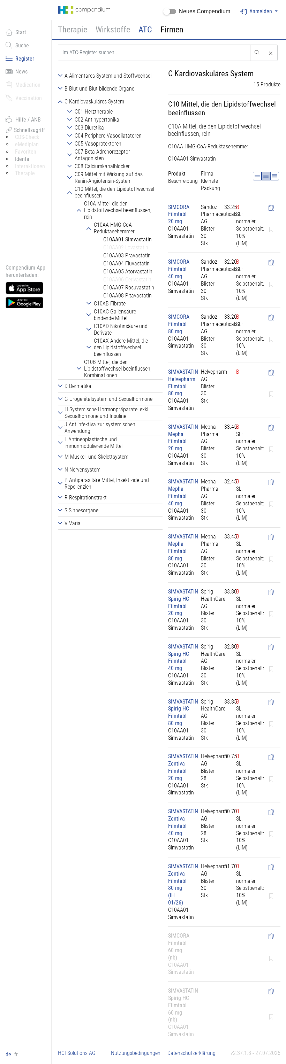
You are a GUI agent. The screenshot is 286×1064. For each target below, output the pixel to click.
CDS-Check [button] (27, 137)
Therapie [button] (72, 29)
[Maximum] (274, 176)
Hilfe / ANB (28, 119)
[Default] (266, 176)
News (21, 71)
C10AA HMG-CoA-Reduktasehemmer (208, 146)
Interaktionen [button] (30, 166)
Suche (22, 45)
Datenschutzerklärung (191, 1053)
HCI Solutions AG (77, 1053)
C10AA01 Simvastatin (192, 158)
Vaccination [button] (28, 98)
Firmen (171, 29)
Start (20, 32)
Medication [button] (27, 84)
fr (16, 1054)
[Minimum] (257, 176)
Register (24, 58)
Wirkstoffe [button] (113, 29)
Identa (22, 159)
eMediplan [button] (27, 144)
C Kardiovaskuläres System (211, 73)
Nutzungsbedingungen (135, 1053)
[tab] (110, 75)
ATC (145, 29)
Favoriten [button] (25, 151)
